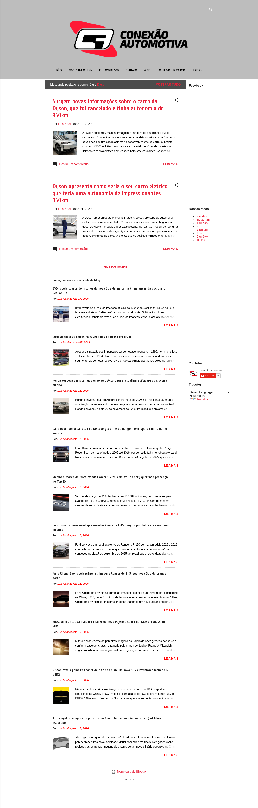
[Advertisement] (201, 301)
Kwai (199, 233)
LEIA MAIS (170, 163)
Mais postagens (115, 266)
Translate (202, 399)
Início (59, 70)
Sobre (147, 70)
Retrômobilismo (109, 70)
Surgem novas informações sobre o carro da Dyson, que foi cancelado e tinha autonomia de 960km (108, 108)
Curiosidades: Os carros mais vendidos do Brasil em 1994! (92, 337)
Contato (131, 70)
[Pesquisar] (211, 10)
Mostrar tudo (168, 84)
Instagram (203, 219)
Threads (202, 223)
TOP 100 (197, 70)
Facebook (203, 216)
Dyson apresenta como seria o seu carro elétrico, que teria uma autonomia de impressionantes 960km (111, 193)
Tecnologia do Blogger (131, 771)
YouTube (202, 229)
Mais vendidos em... (80, 70)
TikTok (200, 240)
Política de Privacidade (172, 70)
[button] (176, 101)
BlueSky (202, 236)
